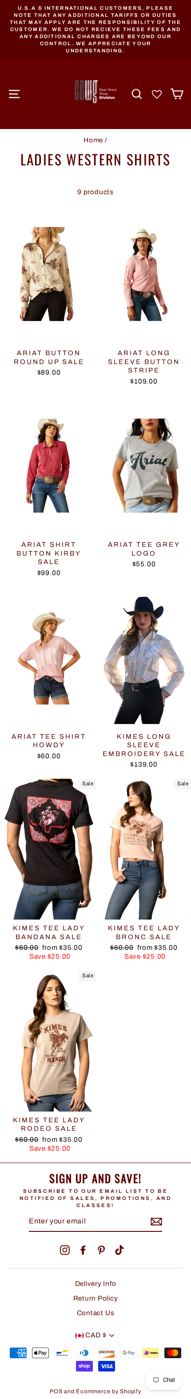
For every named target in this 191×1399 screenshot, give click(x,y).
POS (56, 1391)
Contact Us (96, 1313)
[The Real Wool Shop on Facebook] (83, 1250)
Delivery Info (95, 1283)
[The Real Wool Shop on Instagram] (65, 1250)
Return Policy (95, 1298)
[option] (95, 29)
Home (93, 140)
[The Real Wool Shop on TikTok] (119, 1250)
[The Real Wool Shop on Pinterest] (101, 1250)
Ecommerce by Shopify (108, 1391)
